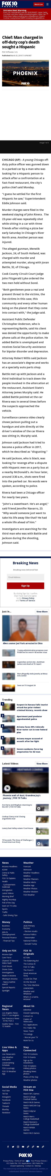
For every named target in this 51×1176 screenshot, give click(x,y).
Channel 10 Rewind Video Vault (10, 961)
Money (6, 922)
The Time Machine (31, 985)
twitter (13, 1147)
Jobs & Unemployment (8, 933)
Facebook (6, 1100)
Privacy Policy (28, 598)
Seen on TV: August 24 (26, 685)
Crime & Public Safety (8, 874)
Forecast (27, 866)
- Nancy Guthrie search (8, 983)
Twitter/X (6, 1103)
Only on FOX (9, 950)
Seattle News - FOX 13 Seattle (10, 1025)
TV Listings (28, 1034)
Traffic (5, 912)
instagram (18, 1147)
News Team (28, 1031)
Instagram (6, 1097)
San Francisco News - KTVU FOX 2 (10, 1019)
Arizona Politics (29, 934)
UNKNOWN (28, 988)
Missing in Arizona (9, 979)
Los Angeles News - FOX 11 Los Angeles (10, 1014)
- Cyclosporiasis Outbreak (8, 885)
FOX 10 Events (29, 1057)
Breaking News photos (29, 1072)
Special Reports (8, 987)
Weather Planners (30, 879)
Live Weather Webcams (7, 1058)
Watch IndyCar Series (29, 1112)
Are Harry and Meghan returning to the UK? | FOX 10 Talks (17, 806)
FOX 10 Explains (9, 878)
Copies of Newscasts (28, 1020)
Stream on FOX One (29, 1088)
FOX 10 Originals (28, 952)
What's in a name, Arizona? (31, 998)
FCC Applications (30, 1024)
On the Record (29, 982)
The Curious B (29, 964)
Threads (5, 1106)
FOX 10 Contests (30, 1054)
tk (28, 1147)
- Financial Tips (8, 940)
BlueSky (5, 1109)
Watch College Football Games (30, 1098)
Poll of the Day (8, 902)
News (5, 862)
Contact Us (28, 1016)
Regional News (7, 1007)
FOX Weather (29, 895)
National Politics (30, 940)
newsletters (43, 1147)
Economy (6, 929)
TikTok (5, 1093)
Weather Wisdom (30, 891)
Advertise (27, 1009)
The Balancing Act (31, 960)
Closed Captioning (31, 1013)
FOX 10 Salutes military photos (29, 1067)
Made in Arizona (9, 975)
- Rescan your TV (30, 1037)
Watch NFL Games (31, 1093)
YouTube (6, 1090)
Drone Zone (7, 969)
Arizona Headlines (9, 866)
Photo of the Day (30, 1077)
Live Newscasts (8, 1054)
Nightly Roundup (9, 899)
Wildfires (27, 876)
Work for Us (28, 1040)
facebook (8, 1147)
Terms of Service (27, 600)
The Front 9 (28, 970)
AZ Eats (26, 957)
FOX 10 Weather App (9, 1072)
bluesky (33, 1147)
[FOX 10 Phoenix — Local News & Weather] (9, 4)
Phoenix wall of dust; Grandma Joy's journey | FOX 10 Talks (21, 796)
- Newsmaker (29, 937)
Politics (27, 922)
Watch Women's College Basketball (31, 1123)
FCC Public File (29, 1028)
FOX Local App (8, 1068)
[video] (25, 780)
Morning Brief (8, 896)
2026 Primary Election (29, 927)
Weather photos (30, 1080)
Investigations (8, 972)
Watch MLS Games (31, 1133)
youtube (23, 1147)
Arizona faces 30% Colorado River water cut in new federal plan (32, 730)
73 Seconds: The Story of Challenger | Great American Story (17, 841)
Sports (5, 909)
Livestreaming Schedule (8, 1063)
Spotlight (6, 990)
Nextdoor (6, 1112)
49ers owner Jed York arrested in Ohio (22, 643)
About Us (28, 1006)
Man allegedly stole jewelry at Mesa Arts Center (32, 674)
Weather (28, 862)
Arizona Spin (7, 954)
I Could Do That (30, 979)
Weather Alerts (29, 882)
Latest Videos (10, 763)
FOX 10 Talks (29, 967)
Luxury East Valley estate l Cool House (17, 828)
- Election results (30, 931)
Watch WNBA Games (29, 1128)
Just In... (6, 611)
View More (42, 611)
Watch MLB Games (31, 1102)
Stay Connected (29, 1049)
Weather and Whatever (28, 992)
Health (5, 881)
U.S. (16, 52)
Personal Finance (9, 937)
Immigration (7, 890)
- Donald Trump (30, 944)
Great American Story (30, 974)
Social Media (9, 1086)
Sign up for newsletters (28, 1061)
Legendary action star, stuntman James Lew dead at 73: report (30, 663)
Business (6, 926)
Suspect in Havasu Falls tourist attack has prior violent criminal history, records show (32, 707)
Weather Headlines (31, 873)
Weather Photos (30, 888)
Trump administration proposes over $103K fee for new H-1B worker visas (32, 651)
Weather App (28, 885)
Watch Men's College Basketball (31, 1117)
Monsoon (27, 869)
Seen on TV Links (9, 906)
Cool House (7, 966)
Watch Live (39, 4)
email (38, 1147)
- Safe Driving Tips (10, 915)
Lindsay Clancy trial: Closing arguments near (13, 817)
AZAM (4, 869)
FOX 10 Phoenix (8, 52)
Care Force (6, 957)
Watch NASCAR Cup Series (31, 1106)
